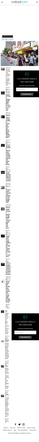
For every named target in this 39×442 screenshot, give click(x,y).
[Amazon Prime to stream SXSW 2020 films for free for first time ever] (3, 93)
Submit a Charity (31, 427)
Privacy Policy (32, 430)
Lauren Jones (8, 204)
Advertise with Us (7, 430)
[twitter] (19, 424)
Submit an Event (21, 427)
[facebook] (15, 424)
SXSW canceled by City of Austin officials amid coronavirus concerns (10, 176)
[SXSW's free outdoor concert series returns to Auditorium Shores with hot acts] (3, 264)
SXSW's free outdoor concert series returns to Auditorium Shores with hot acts (10, 269)
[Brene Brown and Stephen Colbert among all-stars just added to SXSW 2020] (2, 366)
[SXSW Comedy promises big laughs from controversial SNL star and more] (3, 208)
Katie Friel (8, 87)
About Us (6, 427)
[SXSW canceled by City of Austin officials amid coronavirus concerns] (3, 172)
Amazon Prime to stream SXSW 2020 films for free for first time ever (8, 102)
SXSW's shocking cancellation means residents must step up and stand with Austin (8, 155)
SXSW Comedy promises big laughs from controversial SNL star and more (8, 219)
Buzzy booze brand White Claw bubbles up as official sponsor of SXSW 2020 (7, 351)
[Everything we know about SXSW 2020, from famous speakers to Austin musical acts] (2, 396)
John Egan (7, 361)
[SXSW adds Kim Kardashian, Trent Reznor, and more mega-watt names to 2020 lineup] (3, 281)
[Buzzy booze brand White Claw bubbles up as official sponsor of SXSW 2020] (2, 341)
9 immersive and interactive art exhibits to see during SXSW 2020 (8, 195)
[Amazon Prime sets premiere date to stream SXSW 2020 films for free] (3, 69)
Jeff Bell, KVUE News (10, 276)
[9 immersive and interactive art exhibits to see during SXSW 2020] (3, 187)
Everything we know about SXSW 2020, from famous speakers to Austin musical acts (7, 407)
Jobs (14, 430)
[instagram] (23, 424)
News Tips (12, 427)
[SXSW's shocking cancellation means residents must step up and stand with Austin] (3, 145)
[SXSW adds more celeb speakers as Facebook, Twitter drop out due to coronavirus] (3, 235)
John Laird (8, 140)
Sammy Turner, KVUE (10, 183)
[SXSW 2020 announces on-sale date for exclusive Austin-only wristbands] (2, 311)
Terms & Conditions (22, 430)
